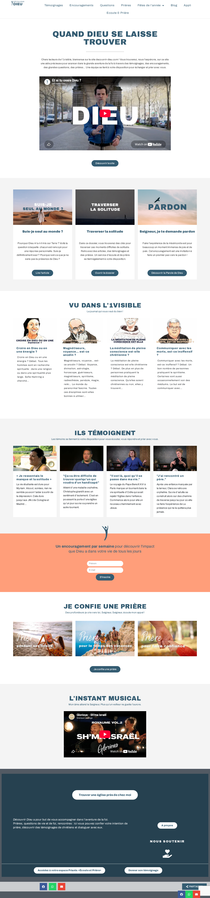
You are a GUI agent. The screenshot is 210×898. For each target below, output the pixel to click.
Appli (187, 5)
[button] (181, 894)
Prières (126, 5)
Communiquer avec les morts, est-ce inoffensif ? (174, 351)
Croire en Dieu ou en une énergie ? (31, 350)
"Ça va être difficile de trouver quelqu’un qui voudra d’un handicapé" (81, 479)
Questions (107, 5)
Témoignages (53, 5)
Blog (174, 5)
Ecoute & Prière (118, 12)
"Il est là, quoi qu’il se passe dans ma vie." (126, 477)
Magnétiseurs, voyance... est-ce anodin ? (76, 351)
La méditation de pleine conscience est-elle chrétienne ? (128, 351)
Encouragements (82, 5)
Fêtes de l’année (149, 5)
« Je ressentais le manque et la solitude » (34, 477)
